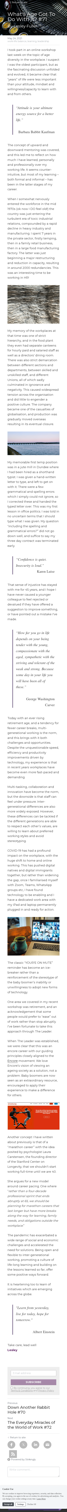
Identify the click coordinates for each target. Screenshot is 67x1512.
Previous (12, 1403)
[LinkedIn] (35, 1445)
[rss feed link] (13, 1454)
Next (10, 1418)
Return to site (19, 2)
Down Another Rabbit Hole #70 (28, 1410)
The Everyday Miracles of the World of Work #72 (31, 1425)
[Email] (47, 1445)
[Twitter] (23, 1445)
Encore (12, 1061)
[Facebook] (11, 1445)
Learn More (41, 1499)
